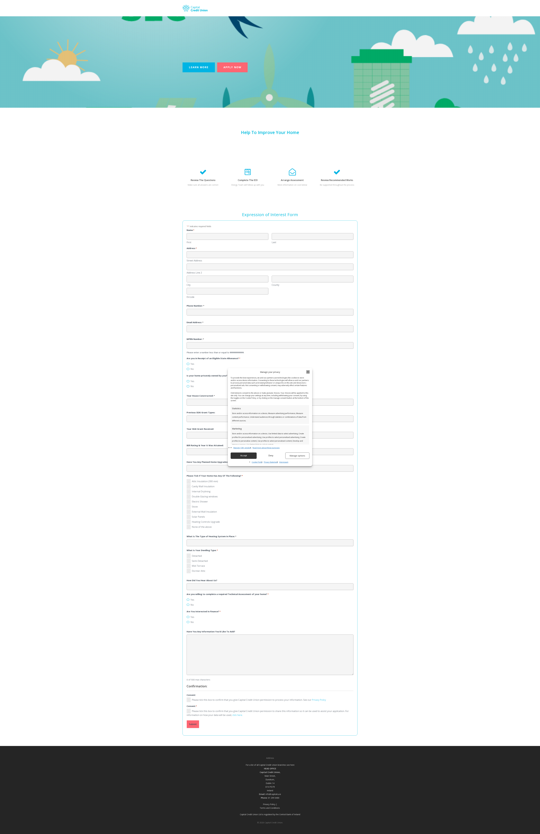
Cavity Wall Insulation (203, 486)
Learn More (199, 67)
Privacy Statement (271, 462)
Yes (192, 363)
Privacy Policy (319, 699)
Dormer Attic (198, 570)
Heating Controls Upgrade (206, 521)
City (189, 284)
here (292, 765)
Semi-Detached (200, 560)
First (189, 242)
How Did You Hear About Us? (202, 580)
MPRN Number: (195, 339)
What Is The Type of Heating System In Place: (211, 536)
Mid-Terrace (198, 565)
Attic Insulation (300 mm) (205, 481)
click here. (237, 715)
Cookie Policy (257, 462)
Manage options (297, 455)
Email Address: (195, 322)
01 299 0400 (273, 797)
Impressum (283, 462)
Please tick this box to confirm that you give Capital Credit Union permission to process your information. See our (259, 699)
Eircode (190, 297)
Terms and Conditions (270, 808)
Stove (195, 506)
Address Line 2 (194, 272)
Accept (243, 455)
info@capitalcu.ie (273, 794)
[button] (308, 372)
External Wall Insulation (204, 511)
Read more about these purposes (266, 448)
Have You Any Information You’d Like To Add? (211, 631)
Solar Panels (198, 516)
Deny (270, 455)
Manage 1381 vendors (242, 448)
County (275, 284)
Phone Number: (195, 305)
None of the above (202, 526)
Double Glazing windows (205, 496)
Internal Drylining (201, 491)
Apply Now (232, 67)
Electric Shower (200, 501)
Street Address (194, 260)
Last (274, 242)
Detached (197, 555)
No (192, 369)
